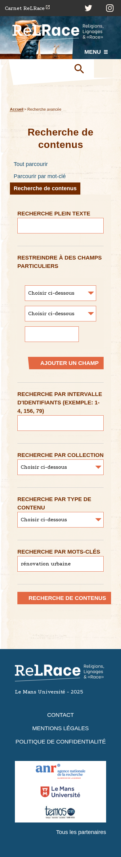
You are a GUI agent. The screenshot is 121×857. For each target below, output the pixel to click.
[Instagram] (110, 8)
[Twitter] (88, 8)
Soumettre (81, 68)
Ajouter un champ (69, 363)
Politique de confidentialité (61, 742)
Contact (60, 715)
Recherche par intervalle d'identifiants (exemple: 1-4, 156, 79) (59, 402)
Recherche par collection (60, 455)
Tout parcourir (31, 164)
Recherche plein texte (53, 213)
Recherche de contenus (45, 188)
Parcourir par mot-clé (40, 176)
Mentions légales (60, 728)
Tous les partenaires (81, 832)
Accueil (16, 109)
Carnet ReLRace (25, 8)
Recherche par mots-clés (58, 552)
